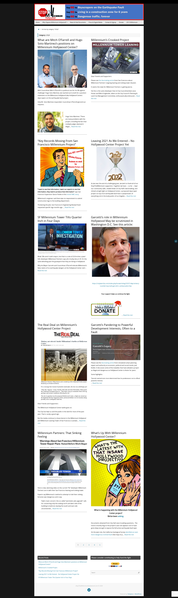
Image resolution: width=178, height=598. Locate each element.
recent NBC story (73, 194)
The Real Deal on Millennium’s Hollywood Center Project (57, 326)
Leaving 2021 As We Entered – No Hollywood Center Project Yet (112, 142)
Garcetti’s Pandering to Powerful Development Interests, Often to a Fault (113, 328)
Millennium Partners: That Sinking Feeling (59, 434)
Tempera (130, 594)
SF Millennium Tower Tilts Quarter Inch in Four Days (60, 219)
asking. (121, 516)
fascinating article (108, 363)
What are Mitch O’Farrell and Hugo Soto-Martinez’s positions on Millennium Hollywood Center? (60, 43)
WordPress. (138, 594)
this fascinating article (106, 80)
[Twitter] (175, 241)
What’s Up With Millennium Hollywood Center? (108, 434)
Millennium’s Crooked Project (110, 40)
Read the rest (76, 127)
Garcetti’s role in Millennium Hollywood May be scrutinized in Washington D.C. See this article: (112, 220)
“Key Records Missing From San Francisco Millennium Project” (58, 142)
